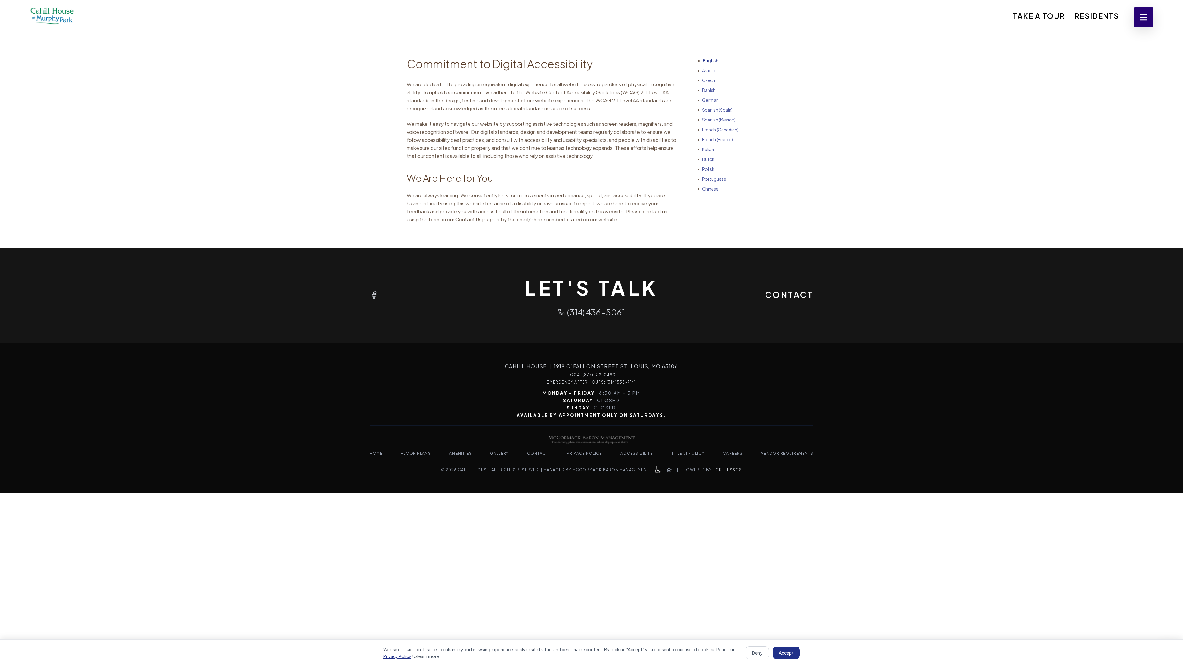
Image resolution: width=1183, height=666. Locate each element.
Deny (757, 653)
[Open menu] (1143, 17)
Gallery (499, 453)
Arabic (706, 70)
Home (376, 453)
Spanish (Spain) (715, 110)
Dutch (705, 159)
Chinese (707, 188)
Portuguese (711, 179)
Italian (705, 149)
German (708, 100)
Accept (786, 653)
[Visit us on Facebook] (374, 295)
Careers (732, 453)
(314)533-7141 (621, 382)
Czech (706, 80)
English (707, 60)
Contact (789, 295)
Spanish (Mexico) (716, 119)
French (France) (715, 139)
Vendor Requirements (787, 453)
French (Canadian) (717, 129)
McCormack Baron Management (610, 469)
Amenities (460, 453)
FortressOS (727, 469)
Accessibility (636, 453)
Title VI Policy (688, 453)
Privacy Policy (584, 453)
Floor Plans (416, 453)
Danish (706, 90)
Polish (705, 169)
